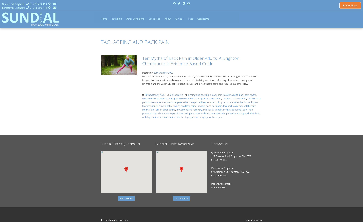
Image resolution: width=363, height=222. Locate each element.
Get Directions (126, 198)
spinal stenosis (160, 117)
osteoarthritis (202, 113)
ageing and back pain (199, 94)
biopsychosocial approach (156, 98)
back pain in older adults (225, 94)
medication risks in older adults (158, 109)
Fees (190, 18)
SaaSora (258, 220)
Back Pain (116, 18)
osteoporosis (218, 113)
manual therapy (247, 106)
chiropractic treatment (234, 98)
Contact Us (203, 18)
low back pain (230, 106)
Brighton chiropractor (183, 98)
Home (104, 18)
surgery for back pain (211, 117)
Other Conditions (135, 18)
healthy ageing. (189, 106)
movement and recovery (189, 109)
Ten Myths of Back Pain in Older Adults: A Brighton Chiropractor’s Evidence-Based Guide (190, 60)
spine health (176, 117)
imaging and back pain (210, 106)
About (168, 18)
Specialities (154, 18)
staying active (191, 117)
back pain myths (247, 94)
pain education (234, 113)
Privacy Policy (218, 187)
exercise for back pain (246, 102)
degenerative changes (186, 102)
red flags (146, 117)
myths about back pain (235, 109)
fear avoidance (150, 106)
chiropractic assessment (208, 98)
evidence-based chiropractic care (216, 102)
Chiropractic (176, 94)
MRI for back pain (212, 109)
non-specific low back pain (180, 113)
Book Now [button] (350, 5)
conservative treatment (160, 102)
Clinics (179, 18)
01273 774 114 (218, 159)
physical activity (251, 113)
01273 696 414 (218, 175)
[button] (126, 169)
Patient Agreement (221, 183)
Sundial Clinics (122, 220)
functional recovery (169, 106)
